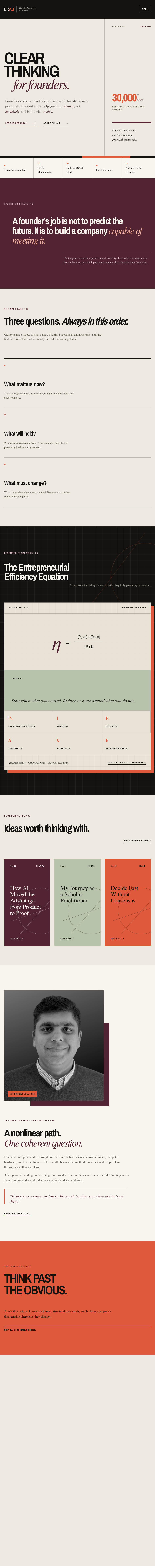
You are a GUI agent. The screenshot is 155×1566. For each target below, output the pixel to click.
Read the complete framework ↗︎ (127, 762)
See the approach (20, 123)
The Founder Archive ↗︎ (137, 840)
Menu (145, 9)
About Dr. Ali (56, 123)
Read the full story (17, 1213)
